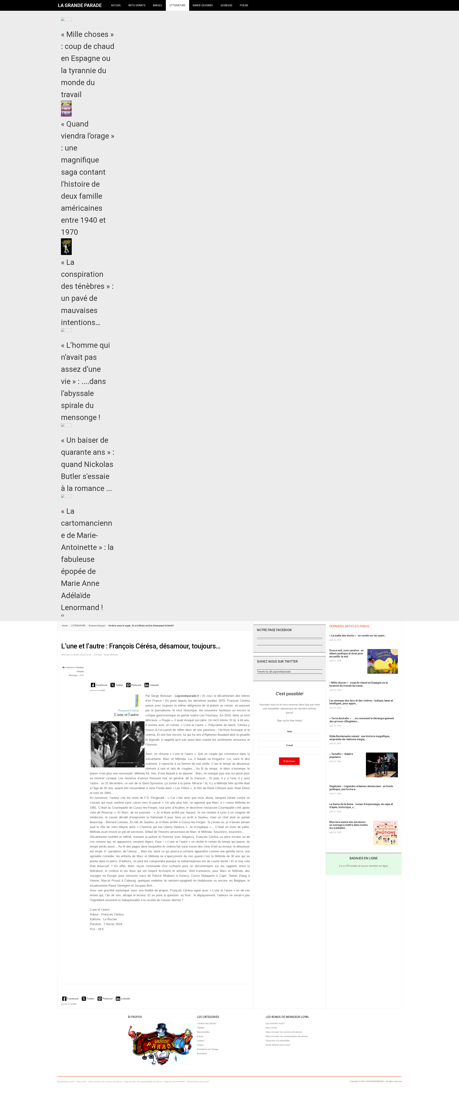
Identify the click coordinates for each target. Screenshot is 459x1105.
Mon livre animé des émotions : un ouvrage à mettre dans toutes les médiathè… (348, 825)
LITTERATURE (177, 5)
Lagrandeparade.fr (187, 696)
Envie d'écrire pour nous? (278, 1045)
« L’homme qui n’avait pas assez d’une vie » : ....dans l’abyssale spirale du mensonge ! (85, 381)
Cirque (200, 1045)
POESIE (244, 5)
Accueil (116, 5)
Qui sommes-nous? (275, 1023)
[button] (99, 684)
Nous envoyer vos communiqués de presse (287, 1036)
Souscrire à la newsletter (278, 1040)
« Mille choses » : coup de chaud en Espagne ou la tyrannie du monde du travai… (358, 684)
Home (65, 625)
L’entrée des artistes (206, 1023)
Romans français (97, 625)
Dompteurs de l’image (207, 1049)
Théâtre (200, 1028)
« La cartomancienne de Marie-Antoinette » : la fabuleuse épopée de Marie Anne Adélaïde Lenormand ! (87, 559)
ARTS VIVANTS (137, 5)
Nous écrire (271, 1028)
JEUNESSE (226, 5)
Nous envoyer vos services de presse (284, 1032)
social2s (102, 690)
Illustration (202, 1053)
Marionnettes (203, 1032)
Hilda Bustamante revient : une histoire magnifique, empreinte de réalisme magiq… (359, 738)
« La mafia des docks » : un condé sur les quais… (357, 635)
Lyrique (200, 1040)
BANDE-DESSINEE (203, 5)
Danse (200, 1036)
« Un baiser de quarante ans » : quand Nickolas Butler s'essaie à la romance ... (87, 464)
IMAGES (157, 5)
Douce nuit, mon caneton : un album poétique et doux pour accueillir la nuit (346, 653)
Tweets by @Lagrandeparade (274, 671)
